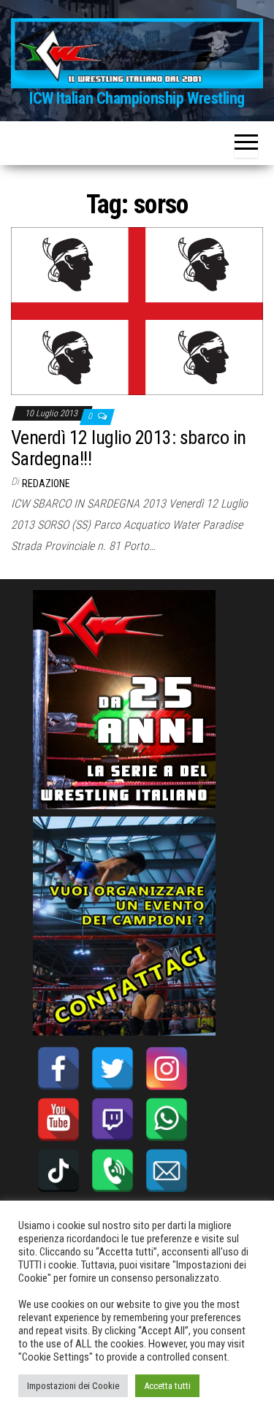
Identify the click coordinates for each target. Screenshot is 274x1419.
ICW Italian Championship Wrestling (137, 98)
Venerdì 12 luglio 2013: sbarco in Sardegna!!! (128, 448)
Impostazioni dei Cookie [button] (73, 1385)
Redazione (46, 483)
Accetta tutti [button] (167, 1385)
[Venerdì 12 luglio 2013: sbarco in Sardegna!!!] (137, 310)
